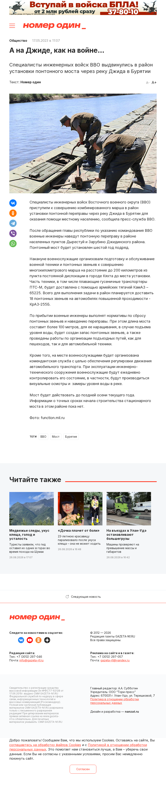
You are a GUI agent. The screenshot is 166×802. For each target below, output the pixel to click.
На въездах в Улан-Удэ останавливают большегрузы (126, 534)
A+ (154, 82)
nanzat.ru (132, 711)
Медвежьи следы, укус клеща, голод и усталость (29, 534)
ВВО (43, 436)
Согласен (83, 769)
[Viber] (13, 233)
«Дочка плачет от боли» (79, 530)
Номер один (54, 26)
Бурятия (71, 436)
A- (148, 83)
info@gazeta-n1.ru (31, 660)
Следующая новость (86, 596)
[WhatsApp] (13, 243)
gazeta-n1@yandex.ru (115, 660)
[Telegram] (13, 223)
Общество (18, 40)
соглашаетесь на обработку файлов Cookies (45, 745)
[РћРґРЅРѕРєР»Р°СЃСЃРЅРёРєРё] (13, 213)
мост (56, 436)
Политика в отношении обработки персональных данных (114, 701)
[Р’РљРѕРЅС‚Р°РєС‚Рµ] (13, 203)
